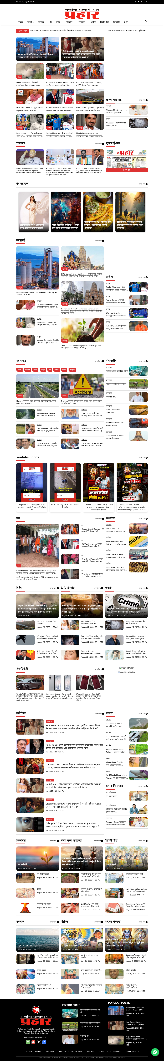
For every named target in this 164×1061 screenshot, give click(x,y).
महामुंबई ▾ (30, 22)
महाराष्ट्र (39, 410)
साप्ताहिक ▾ (83, 22)
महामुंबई (20, 102)
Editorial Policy (76, 1051)
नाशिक (56, 370)
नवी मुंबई (72, 370)
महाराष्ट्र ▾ (42, 22)
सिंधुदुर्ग (43, 370)
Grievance (116, 1051)
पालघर (64, 370)
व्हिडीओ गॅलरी (104, 22)
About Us (62, 1051)
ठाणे (50, 370)
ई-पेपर (126, 22)
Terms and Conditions (33, 1051)
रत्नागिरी (27, 370)
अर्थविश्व (93, 22)
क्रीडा (49, 128)
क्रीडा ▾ (59, 22)
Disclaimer (50, 1051)
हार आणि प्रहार (111, 792)
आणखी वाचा (143, 100)
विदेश (19, 77)
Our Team (91, 1051)
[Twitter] (141, 2)
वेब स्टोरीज (116, 22)
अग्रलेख (109, 367)
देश (51, 22)
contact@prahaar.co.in (40, 1037)
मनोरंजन (49, 721)
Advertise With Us (132, 1051)
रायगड (35, 370)
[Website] (135, 2)
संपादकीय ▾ (70, 22)
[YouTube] (138, 2)
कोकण (19, 370)
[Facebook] (44, 1042)
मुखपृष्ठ (20, 22)
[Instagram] (146, 2)
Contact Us (104, 1051)
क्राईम (108, 119)
